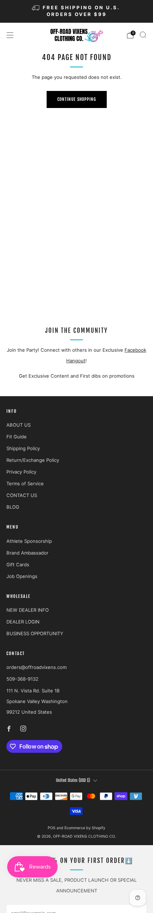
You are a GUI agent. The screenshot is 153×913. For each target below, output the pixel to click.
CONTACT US (21, 495)
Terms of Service (25, 483)
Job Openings (21, 576)
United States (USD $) (73, 780)
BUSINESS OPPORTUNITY (34, 633)
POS (52, 828)
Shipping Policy (23, 448)
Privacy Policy (21, 472)
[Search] (143, 34)
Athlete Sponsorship (29, 541)
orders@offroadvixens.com (36, 667)
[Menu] (10, 35)
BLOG (12, 507)
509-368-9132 (22, 679)
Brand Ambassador (27, 553)
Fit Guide (16, 436)
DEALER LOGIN (22, 622)
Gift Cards (17, 564)
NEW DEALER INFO (27, 610)
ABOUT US (18, 425)
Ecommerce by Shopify (84, 828)
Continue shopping (76, 99)
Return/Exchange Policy (32, 460)
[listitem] (76, 11)
